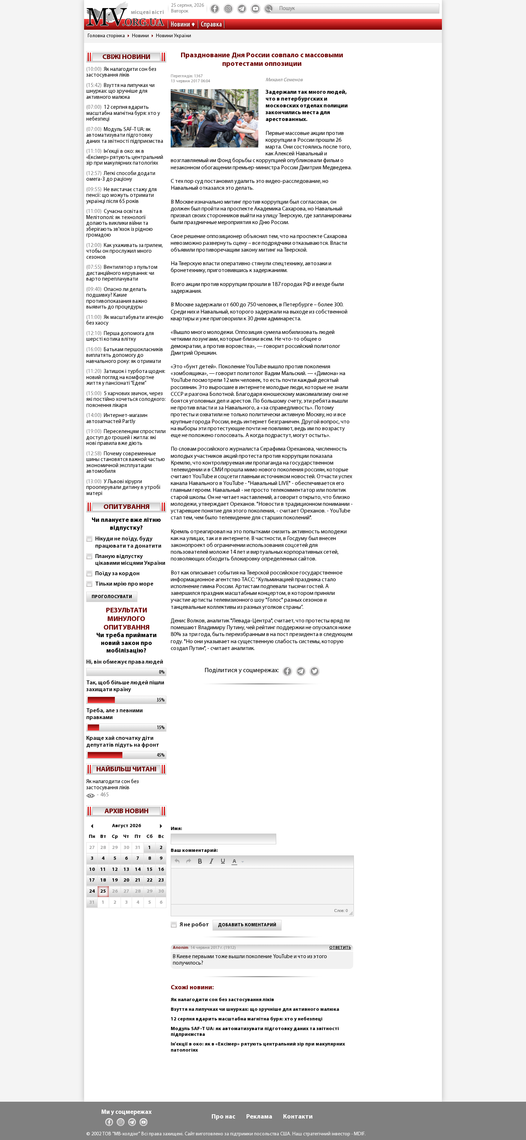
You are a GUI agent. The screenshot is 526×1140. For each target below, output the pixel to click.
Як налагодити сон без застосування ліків (121, 72)
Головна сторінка (106, 36)
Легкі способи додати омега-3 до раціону (120, 177)
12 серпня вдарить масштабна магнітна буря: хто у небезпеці (123, 113)
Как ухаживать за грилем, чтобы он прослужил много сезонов (124, 251)
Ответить (340, 948)
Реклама (259, 1117)
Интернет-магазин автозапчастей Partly (116, 419)
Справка (211, 24)
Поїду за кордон (117, 574)
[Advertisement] (262, 762)
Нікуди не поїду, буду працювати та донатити (128, 542)
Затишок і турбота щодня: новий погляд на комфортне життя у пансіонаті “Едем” (125, 377)
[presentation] (177, 862)
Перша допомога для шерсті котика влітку (120, 337)
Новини (180, 24)
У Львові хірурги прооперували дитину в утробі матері (123, 487)
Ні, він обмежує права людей (124, 662)
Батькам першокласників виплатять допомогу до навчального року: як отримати (124, 355)
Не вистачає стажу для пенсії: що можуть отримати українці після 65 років (121, 195)
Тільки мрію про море (124, 584)
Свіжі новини (126, 57)
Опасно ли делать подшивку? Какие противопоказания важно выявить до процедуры (116, 298)
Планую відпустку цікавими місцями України (130, 560)
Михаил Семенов (284, 80)
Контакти (298, 1117)
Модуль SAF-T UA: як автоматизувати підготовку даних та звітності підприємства (124, 135)
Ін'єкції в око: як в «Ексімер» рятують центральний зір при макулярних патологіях (124, 157)
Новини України (173, 36)
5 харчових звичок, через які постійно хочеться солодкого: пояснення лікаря (126, 399)
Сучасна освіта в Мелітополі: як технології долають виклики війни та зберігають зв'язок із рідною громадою (119, 223)
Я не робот (194, 925)
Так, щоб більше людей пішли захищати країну (125, 686)
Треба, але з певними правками (114, 714)
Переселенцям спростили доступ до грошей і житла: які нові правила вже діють (126, 437)
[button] (177, 862)
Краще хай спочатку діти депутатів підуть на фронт (122, 742)
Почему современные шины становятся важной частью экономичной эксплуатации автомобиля (125, 463)
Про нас (223, 1117)
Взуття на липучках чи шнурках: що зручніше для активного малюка (120, 91)
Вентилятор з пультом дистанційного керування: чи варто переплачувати (121, 273)
